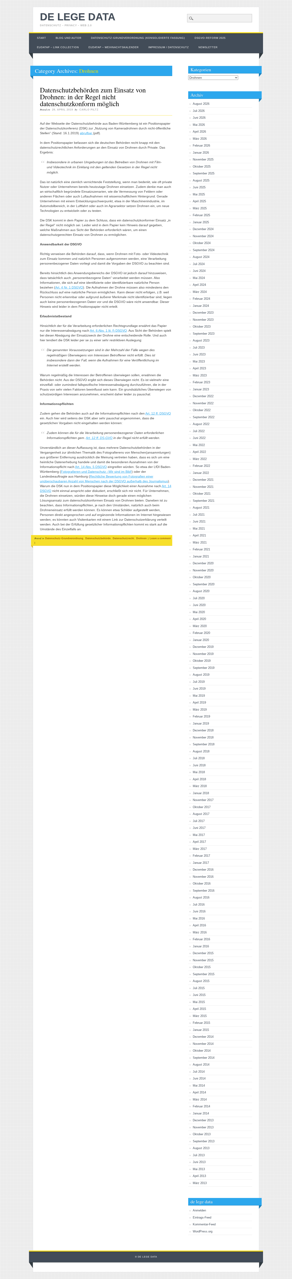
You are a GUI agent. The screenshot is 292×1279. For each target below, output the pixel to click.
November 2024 (203, 236)
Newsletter (208, 47)
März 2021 (200, 542)
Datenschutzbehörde (98, 538)
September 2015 (203, 974)
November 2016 (203, 876)
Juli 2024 (199, 264)
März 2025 (200, 208)
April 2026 (199, 131)
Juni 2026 (199, 117)
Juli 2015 (199, 988)
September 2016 (203, 890)
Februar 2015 (201, 1022)
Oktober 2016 (202, 883)
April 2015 (199, 1009)
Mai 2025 (199, 194)
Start (41, 38)
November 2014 (203, 1043)
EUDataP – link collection (58, 47)
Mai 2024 (199, 278)
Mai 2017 (199, 835)
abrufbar (86, 133)
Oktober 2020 (202, 577)
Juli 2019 (199, 681)
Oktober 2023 (202, 326)
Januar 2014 (201, 1113)
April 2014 (199, 1092)
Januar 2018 (201, 793)
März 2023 (200, 375)
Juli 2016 (199, 904)
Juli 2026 (199, 111)
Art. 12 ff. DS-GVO (99, 438)
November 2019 (203, 654)
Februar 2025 (201, 215)
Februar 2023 (201, 382)
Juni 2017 (199, 828)
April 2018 (199, 779)
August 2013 (201, 1148)
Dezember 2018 (203, 730)
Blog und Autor (68, 38)
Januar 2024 (201, 305)
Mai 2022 (199, 445)
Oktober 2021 (202, 493)
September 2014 (203, 1057)
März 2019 (200, 709)
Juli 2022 (199, 431)
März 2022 (200, 459)
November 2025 (203, 159)
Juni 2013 (199, 1162)
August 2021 (201, 507)
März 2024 (200, 292)
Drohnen (141, 538)
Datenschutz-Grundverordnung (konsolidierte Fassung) (138, 38)
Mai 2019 (199, 695)
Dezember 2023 (203, 312)
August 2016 (201, 897)
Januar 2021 (201, 556)
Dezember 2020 (203, 563)
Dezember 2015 (203, 953)
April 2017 (199, 841)
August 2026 (201, 103)
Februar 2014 (201, 1106)
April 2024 (199, 284)
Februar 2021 (201, 549)
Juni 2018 (199, 765)
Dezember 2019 (203, 647)
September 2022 (203, 417)
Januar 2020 (201, 640)
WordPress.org (202, 1231)
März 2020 (200, 626)
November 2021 (203, 486)
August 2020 (201, 591)
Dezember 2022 (203, 396)
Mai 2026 (199, 124)
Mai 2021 (199, 528)
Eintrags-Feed (202, 1217)
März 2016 (200, 932)
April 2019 (199, 702)
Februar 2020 (201, 633)
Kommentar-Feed (204, 1224)
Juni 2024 (199, 271)
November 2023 (203, 319)
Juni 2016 (199, 911)
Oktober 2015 (202, 967)
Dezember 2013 (203, 1120)
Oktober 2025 (202, 166)
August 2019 (201, 674)
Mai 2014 (199, 1085)
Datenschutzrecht (123, 538)
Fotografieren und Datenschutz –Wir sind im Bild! (96, 471)
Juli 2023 (199, 347)
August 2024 (201, 257)
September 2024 (203, 250)
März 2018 (200, 786)
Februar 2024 (201, 298)
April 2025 (199, 201)
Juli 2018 (199, 758)
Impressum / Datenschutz (168, 47)
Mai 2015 (199, 1002)
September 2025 (203, 173)
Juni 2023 (199, 354)
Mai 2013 (199, 1169)
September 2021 (203, 500)
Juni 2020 (199, 605)
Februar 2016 (201, 939)
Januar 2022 (201, 473)
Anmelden (199, 1210)
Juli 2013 (199, 1155)
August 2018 (201, 751)
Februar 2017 (201, 855)
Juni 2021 (199, 521)
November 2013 (203, 1127)
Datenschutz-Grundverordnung (64, 538)
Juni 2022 (199, 438)
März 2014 (200, 1099)
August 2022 (201, 424)
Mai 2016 (199, 918)
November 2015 (203, 960)
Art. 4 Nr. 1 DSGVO (69, 287)
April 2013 (199, 1176)
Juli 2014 (199, 1071)
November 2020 (203, 570)
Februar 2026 (201, 145)
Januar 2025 (201, 222)
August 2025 (201, 180)
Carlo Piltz (89, 109)
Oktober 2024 (202, 243)
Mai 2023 (199, 361)
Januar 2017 (201, 862)
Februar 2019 (201, 716)
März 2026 (200, 138)
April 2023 (199, 368)
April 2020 (199, 619)
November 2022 (203, 403)
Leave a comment (160, 538)
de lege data (77, 17)
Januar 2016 (201, 946)
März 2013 (200, 1183)
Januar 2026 (201, 152)
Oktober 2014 (202, 1050)
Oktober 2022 (202, 410)
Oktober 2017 (202, 807)
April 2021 (199, 535)
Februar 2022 (201, 465)
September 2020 (203, 584)
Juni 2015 (199, 995)
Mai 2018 (199, 772)
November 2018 (203, 737)
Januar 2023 (201, 389)
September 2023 (203, 333)
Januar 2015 (201, 1030)
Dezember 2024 (203, 229)
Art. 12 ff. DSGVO (158, 413)
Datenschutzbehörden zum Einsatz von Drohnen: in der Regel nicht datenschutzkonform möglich (93, 96)
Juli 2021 (199, 514)
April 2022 (199, 452)
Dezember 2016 (203, 869)
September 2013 (203, 1141)
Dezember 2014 (203, 1036)
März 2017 (200, 849)
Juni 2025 (199, 187)
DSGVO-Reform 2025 (210, 38)
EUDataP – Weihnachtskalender (114, 47)
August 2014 (201, 1064)
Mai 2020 (199, 612)
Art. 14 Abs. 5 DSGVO (91, 467)
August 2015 (201, 981)
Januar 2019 (201, 723)
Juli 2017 (199, 821)
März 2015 (200, 1016)
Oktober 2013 (202, 1134)
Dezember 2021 (203, 479)
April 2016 (199, 925)
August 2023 (201, 340)
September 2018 (203, 744)
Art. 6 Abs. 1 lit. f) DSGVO (108, 330)
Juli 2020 (199, 598)
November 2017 (203, 800)
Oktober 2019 (202, 660)
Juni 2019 (199, 688)
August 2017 (201, 814)
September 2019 (203, 668)
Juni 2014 (199, 1078)
